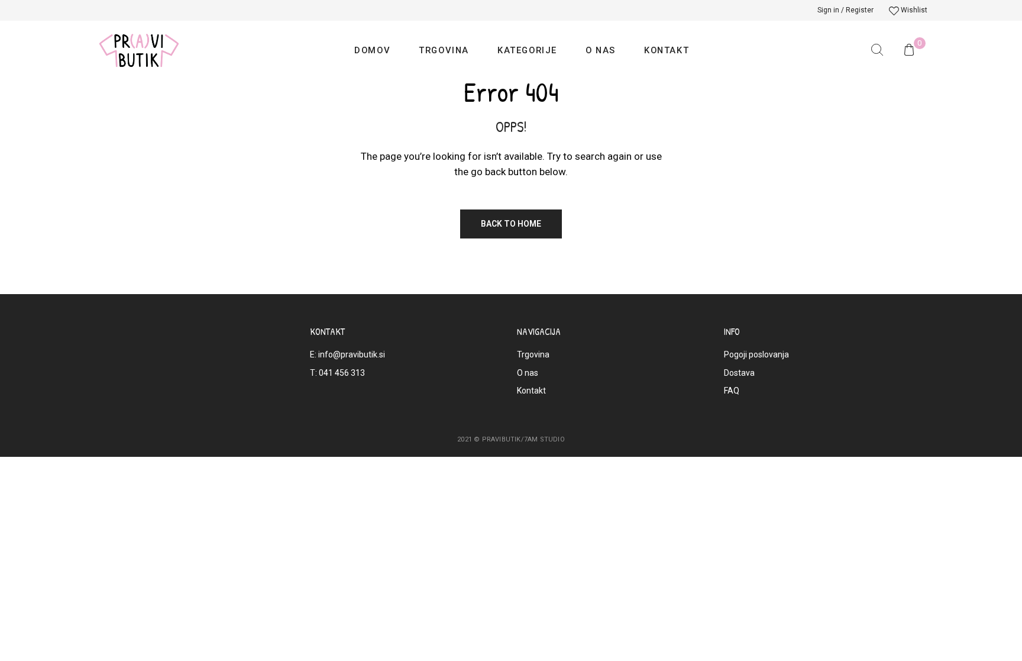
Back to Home (511, 223)
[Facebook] (322, 403)
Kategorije (527, 50)
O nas (601, 50)
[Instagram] (351, 403)
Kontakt (666, 50)
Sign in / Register (845, 10)
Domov (372, 50)
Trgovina (444, 50)
